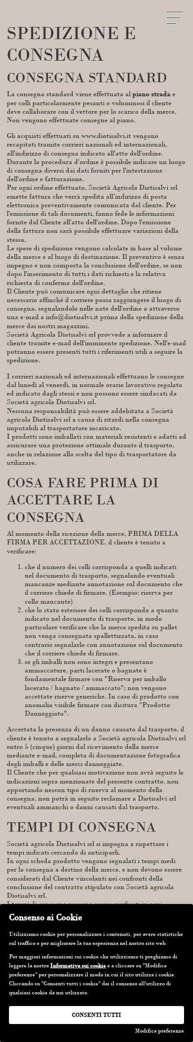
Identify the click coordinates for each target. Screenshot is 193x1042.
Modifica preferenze (159, 1030)
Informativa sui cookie (78, 965)
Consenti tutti (96, 1015)
